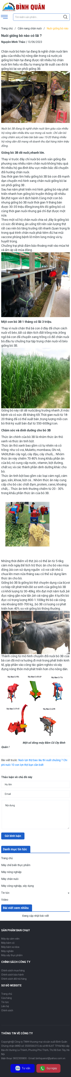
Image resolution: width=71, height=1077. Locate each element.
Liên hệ (5, 1006)
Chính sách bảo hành (12, 974)
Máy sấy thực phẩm (12, 955)
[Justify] (65, 17)
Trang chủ (7, 858)
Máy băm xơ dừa (10, 947)
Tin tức (5, 892)
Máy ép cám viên (10, 938)
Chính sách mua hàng (13, 970)
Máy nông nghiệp (11, 872)
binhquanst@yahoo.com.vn (50, 1058)
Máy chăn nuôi (9, 879)
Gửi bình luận (13, 836)
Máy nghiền (7, 951)
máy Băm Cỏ (47, 742)
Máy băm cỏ (7, 942)
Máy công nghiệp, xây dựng (17, 886)
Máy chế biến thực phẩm (15, 865)
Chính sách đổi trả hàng (14, 978)
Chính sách (7, 1010)
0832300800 (20, 1058)
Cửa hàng (6, 998)
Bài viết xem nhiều (16, 908)
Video (4, 899)
